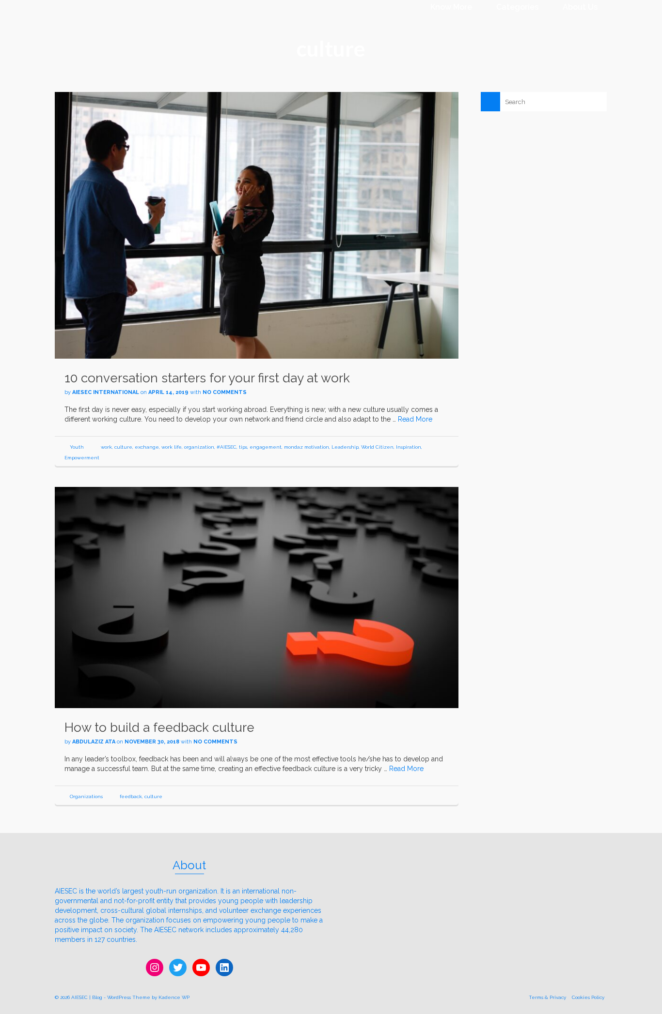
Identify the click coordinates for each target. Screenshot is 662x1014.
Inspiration (408, 447)
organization (199, 447)
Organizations (86, 796)
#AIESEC (226, 447)
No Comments (225, 392)
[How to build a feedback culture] (256, 597)
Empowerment (81, 457)
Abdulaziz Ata (93, 742)
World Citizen (377, 447)
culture (123, 447)
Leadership (345, 447)
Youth (77, 447)
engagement (266, 447)
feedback (131, 796)
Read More (415, 419)
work (106, 447)
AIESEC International (105, 392)
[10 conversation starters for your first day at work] (256, 224)
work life (171, 447)
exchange (147, 447)
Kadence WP (173, 997)
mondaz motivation (306, 447)
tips (243, 447)
